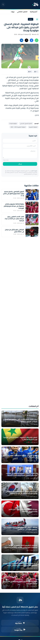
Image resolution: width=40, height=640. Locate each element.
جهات (12, 11)
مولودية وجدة (13, 123)
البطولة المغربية (33, 127)
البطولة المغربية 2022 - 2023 (18, 127)
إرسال (20, 164)
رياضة (30, 19)
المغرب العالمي (22, 11)
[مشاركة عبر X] (26, 40)
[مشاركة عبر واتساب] (37, 40)
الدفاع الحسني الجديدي (26, 123)
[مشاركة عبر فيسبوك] (31, 40)
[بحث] (3, 4)
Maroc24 (34, 34)
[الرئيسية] (37, 19)
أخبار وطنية (33, 11)
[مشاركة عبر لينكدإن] (21, 40)
